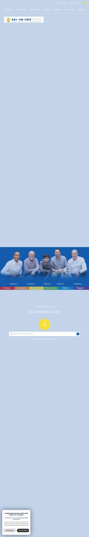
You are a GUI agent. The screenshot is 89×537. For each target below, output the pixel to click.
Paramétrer (9, 530)
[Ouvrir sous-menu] (14, 10)
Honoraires (47, 9)
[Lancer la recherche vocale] (44, 324)
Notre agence (21, 9)
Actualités (81, 9)
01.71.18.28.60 (61, 3)
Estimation (58, 9)
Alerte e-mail (69, 9)
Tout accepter (23, 530)
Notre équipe (35, 9)
